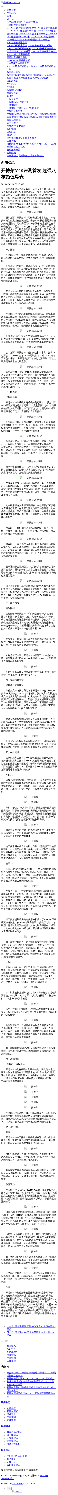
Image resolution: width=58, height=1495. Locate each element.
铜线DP (10, 90)
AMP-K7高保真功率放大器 (20, 66)
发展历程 (11, 126)
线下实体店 (12, 1435)
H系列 (53, 143)
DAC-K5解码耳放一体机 (19, 48)
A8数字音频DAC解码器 (18, 51)
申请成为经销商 (15, 1432)
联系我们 (11, 129)
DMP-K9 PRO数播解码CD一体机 (33, 39)
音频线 (10, 96)
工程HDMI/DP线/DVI (17, 102)
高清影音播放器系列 (17, 57)
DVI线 (19, 108)
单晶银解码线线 (40, 78)
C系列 (46, 143)
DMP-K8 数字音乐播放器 (44, 27)
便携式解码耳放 (15, 143)
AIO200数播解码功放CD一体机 (22, 22)
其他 (23, 146)
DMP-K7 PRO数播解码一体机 (33, 33)
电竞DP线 (25, 114)
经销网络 (5, 1426)
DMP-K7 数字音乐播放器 (19, 27)
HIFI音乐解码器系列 (17, 42)
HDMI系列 (12, 105)
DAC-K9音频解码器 (41, 51)
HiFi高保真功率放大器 (18, 63)
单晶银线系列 (13, 72)
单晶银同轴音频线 (35, 75)
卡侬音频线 (43, 114)
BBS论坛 (11, 132)
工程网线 (16, 120)
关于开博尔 (12, 123)
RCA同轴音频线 (41, 117)
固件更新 (11, 1360)
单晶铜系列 (12, 93)
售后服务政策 (13, 149)
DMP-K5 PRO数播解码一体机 (21, 30)
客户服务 (32, 138)
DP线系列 (11, 87)
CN (20, 1491)
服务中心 (11, 135)
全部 (9, 16)
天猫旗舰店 (24, 155)
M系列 (10, 146)
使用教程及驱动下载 (17, 138)
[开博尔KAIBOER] (29, 2)
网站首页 (11, 10)
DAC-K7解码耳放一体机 (44, 48)
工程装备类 (12, 99)
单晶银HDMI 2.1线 (16, 75)
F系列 (39, 143)
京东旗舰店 (12, 155)
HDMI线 (11, 108)
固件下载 (11, 140)
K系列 (33, 143)
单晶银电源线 (25, 78)
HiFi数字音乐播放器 (17, 25)
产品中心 (11, 13)
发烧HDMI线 (13, 114)
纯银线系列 (12, 81)
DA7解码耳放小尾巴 (17, 45)
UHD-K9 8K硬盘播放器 (18, 60)
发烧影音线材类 (15, 111)
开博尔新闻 (12, 1352)
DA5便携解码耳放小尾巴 (40, 45)
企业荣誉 (20, 126)
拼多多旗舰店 (37, 155)
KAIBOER (17, 1483)
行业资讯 (11, 1355)
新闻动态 (11, 1346)
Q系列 (26, 143)
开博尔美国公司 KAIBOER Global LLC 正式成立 (30, 1378)
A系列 (17, 146)
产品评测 (11, 1358)
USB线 (35, 108)
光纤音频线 (17, 117)
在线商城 (11, 152)
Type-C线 (27, 108)
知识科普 (11, 1349)
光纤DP (18, 90)
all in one (11, 19)
